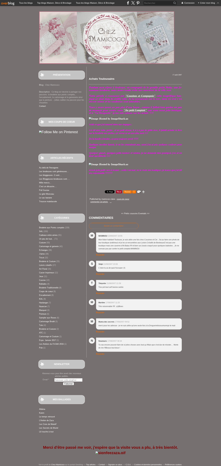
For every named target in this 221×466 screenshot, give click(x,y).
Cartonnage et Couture (49, 336)
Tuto (41, 325)
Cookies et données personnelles (148, 465)
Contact (42, 106)
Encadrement (45, 295)
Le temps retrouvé (47, 417)
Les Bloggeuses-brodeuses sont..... (54, 179)
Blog (41, 85)
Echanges (43, 250)
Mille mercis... (45, 183)
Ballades (43, 284)
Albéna (42, 409)
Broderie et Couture (47, 329)
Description (44, 92)
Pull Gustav (44, 190)
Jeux (41, 276)
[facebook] (128, 3)
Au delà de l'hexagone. (49, 168)
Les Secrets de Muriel (48, 428)
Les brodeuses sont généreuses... (54, 171)
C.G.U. (128, 465)
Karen (41, 413)
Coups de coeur (46, 291)
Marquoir (43, 310)
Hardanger (43, 303)
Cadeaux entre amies (48, 235)
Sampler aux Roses (47, 318)
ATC (41, 333)
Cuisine (42, 280)
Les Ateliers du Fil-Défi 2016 (51, 344)
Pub (41, 348)
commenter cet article (99, 202)
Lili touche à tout (46, 432)
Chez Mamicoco (57, 465)
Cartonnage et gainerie (49, 246)
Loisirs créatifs (45, 265)
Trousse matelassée (48, 201)
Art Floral (43, 269)
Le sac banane (45, 198)
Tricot (41, 258)
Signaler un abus (115, 465)
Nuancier (43, 306)
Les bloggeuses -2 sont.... (50, 175)
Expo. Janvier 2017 (47, 340)
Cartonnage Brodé (47, 321)
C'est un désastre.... (48, 186)
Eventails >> (143, 213)
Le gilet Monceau (46, 194)
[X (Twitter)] (133, 3)
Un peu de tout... (46, 239)
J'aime (42, 254)
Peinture (42, 314)
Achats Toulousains (101, 78)
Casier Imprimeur (46, 273)
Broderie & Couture (47, 261)
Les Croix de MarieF (48, 424)
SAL (41, 231)
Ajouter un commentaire (113, 226)
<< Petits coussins (129, 213)
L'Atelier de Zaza (46, 420)
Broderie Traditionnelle (48, 288)
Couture (42, 242)
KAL (41, 299)
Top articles (90, 465)
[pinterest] (138, 3)
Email (45, 379)
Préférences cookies (173, 465)
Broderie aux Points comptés (51, 227)
